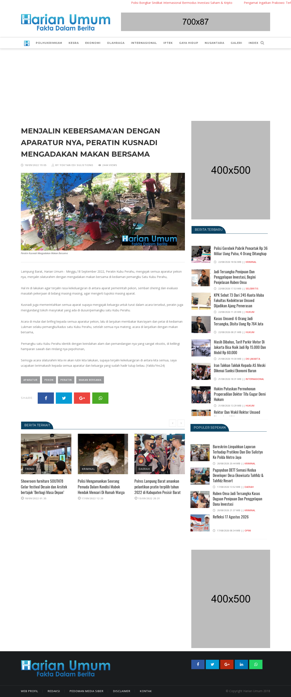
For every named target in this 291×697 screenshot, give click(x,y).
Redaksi (54, 691)
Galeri (236, 42)
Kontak (146, 691)
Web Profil (29, 691)
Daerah (87, 469)
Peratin (66, 379)
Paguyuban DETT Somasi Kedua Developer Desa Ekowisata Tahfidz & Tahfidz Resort (238, 475)
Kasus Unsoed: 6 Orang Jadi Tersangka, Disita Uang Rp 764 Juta (238, 321)
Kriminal (31, 469)
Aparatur (30, 379)
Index (253, 42)
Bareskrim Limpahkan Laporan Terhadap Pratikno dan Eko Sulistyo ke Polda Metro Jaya (238, 452)
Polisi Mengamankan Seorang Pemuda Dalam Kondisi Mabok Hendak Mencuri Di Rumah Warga (44, 486)
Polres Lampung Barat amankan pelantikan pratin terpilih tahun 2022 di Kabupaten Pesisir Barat (101, 486)
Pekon (49, 379)
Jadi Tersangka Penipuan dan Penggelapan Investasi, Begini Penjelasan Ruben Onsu (235, 277)
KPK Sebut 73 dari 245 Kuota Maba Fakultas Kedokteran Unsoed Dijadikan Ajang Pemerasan (239, 300)
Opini (248, 530)
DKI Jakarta (253, 358)
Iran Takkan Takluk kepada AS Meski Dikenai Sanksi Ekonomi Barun (239, 367)
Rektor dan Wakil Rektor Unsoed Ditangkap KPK (237, 414)
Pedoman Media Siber (87, 691)
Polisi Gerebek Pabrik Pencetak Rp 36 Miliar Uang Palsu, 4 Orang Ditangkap (241, 250)
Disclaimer (121, 691)
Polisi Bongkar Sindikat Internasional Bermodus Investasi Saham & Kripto (162, 3)
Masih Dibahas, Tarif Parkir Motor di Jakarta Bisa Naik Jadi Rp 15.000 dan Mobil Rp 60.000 (240, 347)
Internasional (255, 379)
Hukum (250, 311)
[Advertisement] (145, 80)
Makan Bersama (90, 379)
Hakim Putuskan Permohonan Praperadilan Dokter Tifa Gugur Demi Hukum (240, 394)
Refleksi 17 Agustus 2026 (231, 517)
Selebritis (252, 288)
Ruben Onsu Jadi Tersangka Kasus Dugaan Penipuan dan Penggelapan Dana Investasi (237, 499)
